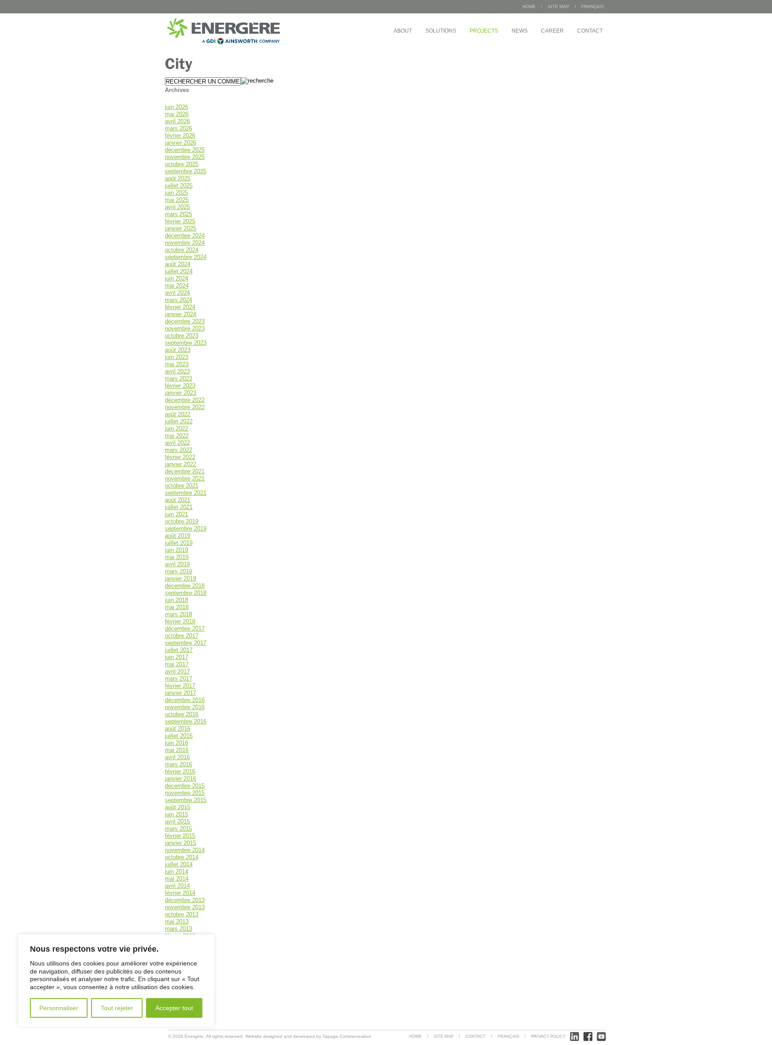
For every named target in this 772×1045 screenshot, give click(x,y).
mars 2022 (178, 450)
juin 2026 (176, 107)
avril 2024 (177, 292)
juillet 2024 (179, 271)
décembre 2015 (185, 785)
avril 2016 (177, 757)
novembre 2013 (185, 907)
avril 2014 (177, 885)
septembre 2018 (185, 592)
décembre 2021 (185, 471)
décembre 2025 (185, 149)
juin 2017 (176, 657)
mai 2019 (177, 557)
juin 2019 (176, 550)
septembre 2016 (185, 721)
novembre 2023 (185, 328)
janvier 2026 (180, 142)
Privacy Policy (548, 1036)
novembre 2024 (185, 242)
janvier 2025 (180, 228)
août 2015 (177, 807)
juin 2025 (176, 192)
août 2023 (177, 350)
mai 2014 (177, 878)
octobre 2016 (181, 714)
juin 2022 (176, 428)
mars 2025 (178, 214)
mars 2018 (178, 614)
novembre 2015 (185, 793)
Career (552, 31)
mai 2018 (177, 607)
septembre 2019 (185, 528)
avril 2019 (177, 564)
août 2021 (177, 500)
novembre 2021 (185, 478)
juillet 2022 (179, 421)
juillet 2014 (179, 864)
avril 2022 (177, 442)
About (403, 31)
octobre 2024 (181, 250)
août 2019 (177, 535)
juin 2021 (176, 514)
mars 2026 (178, 128)
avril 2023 (177, 371)
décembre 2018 (185, 585)
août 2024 (177, 264)
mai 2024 (177, 285)
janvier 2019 (180, 578)
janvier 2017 (180, 693)
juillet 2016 (179, 735)
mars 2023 (178, 378)
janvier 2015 (180, 843)
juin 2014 (176, 871)
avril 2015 (177, 821)
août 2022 (177, 414)
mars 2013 (178, 928)
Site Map (558, 6)
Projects (484, 31)
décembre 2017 (185, 628)
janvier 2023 (180, 392)
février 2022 (180, 457)
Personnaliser (58, 1008)
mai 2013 (177, 921)
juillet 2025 (179, 185)
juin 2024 (176, 278)
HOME (529, 6)
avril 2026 (177, 121)
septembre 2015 (185, 800)
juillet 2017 (179, 650)
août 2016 (177, 728)
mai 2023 (177, 364)
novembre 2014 (185, 850)
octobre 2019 (181, 521)
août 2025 (177, 178)
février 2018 (180, 621)
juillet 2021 (179, 507)
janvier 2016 (180, 778)
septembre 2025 (185, 171)
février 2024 (180, 307)
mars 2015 (178, 828)
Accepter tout (174, 1008)
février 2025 (180, 221)
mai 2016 (177, 750)
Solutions (440, 31)
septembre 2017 (185, 643)
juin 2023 (176, 357)
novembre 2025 (185, 157)
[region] (116, 980)
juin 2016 (176, 743)
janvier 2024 (180, 314)
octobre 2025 (181, 164)
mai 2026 (177, 114)
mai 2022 (177, 435)
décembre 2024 (185, 235)
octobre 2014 (181, 857)
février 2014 (180, 893)
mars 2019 (178, 571)
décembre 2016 (185, 700)
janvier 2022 (180, 464)
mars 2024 (178, 300)
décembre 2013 (185, 900)
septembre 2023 (185, 342)
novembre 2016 (185, 707)
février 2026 (180, 135)
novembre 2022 (185, 407)
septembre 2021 (185, 492)
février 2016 (180, 771)
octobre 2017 (181, 635)
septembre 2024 (185, 257)
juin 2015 (176, 814)
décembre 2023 (185, 321)
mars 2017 (178, 678)
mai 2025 (177, 199)
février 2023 (180, 385)
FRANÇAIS (592, 6)
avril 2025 (177, 207)
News (520, 31)
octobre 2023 (181, 335)
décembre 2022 (185, 400)
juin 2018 (176, 600)
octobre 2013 (181, 914)
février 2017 (180, 685)
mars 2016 (178, 764)
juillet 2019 (179, 542)
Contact (590, 31)
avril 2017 (177, 671)
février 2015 (180, 835)
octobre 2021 (181, 485)
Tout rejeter (117, 1008)
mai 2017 (177, 664)
